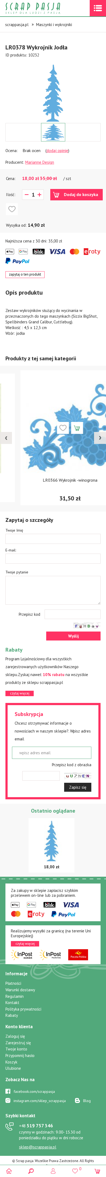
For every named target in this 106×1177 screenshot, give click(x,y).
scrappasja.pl (17, 24)
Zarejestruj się (18, 1042)
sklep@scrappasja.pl (37, 1147)
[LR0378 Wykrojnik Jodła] (53, 93)
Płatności (13, 983)
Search (31, 1171)
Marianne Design (39, 162)
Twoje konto (16, 1049)
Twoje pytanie (16, 572)
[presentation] (6, 438)
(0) (97, 1171)
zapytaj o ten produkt (25, 274)
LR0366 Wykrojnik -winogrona (53, 480)
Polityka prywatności (23, 1009)
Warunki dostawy (20, 989)
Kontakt (12, 1002)
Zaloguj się (15, 1036)
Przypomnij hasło (20, 1055)
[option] (53, 90)
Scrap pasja (44, 8)
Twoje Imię (14, 530)
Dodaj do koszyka (81, 194)
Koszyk (11, 1062)
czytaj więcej (19, 693)
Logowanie (53, 1171)
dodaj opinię (57, 150)
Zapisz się (77, 787)
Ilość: (10, 194)
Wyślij (73, 636)
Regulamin (14, 996)
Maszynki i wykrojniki (54, 24)
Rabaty (11, 1015)
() (75, 1168)
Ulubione (13, 1068)
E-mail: (10, 550)
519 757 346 (36, 1126)
